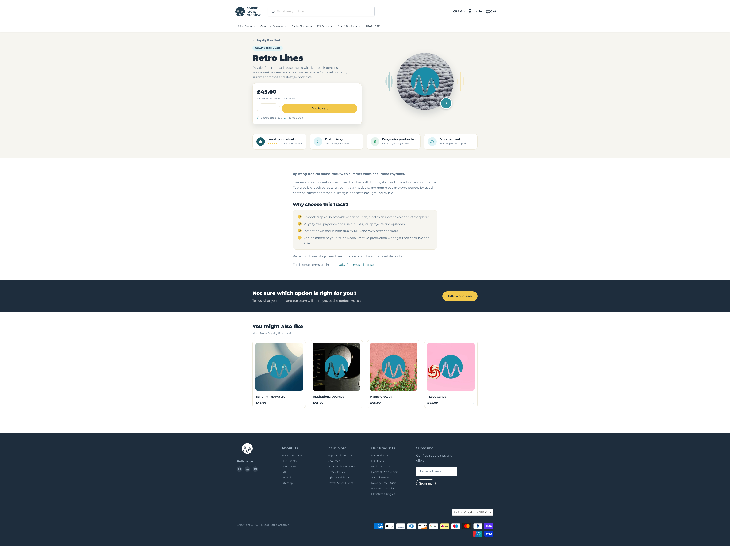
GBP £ (457, 11)
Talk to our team (460, 296)
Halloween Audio (382, 488)
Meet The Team (292, 455)
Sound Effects (380, 477)
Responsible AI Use (339, 455)
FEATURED (373, 26)
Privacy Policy (335, 472)
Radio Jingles (300, 26)
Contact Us (289, 466)
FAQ (284, 472)
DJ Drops (323, 26)
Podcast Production (384, 472)
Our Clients (289, 461)
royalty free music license (355, 264)
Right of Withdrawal (339, 477)
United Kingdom (471, 512)
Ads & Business (348, 26)
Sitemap (287, 483)
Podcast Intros (381, 466)
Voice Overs (245, 26)
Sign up (425, 483)
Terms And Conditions (341, 466)
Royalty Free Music (268, 40)
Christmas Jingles (383, 494)
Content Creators (272, 26)
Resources (333, 461)
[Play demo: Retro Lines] (446, 103)
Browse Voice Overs (339, 483)
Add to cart (319, 108)
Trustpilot (288, 477)
